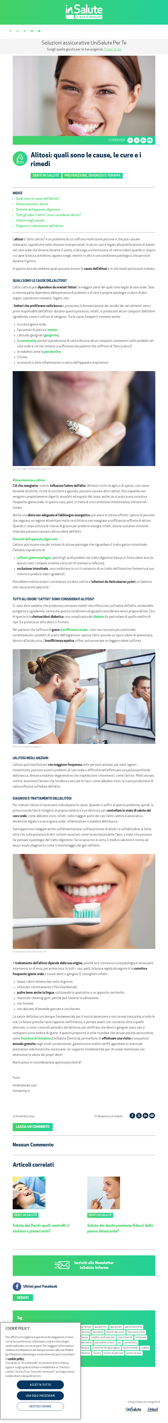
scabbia (145, 1348)
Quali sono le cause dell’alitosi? (37, 199)
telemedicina (83, 1353)
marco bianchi (125, 1337)
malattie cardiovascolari (103, 1337)
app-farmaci (86, 1327)
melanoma (140, 1337)
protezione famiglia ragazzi (106, 1348)
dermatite (98, 1332)
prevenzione (130, 1343)
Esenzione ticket (136, 1332)
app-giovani (116, 1327)
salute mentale (130, 1348)
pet (119, 1343)
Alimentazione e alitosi (32, 204)
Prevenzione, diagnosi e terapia (93, 175)
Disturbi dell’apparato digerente (38, 210)
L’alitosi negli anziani (30, 220)
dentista (85, 1332)
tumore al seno (134, 1353)
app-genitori (100, 1327)
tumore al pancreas (113, 1353)
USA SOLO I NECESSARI (40, 1396)
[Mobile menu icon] (157, 31)
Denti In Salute (46, 175)
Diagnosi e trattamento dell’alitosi (39, 226)
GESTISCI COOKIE (40, 1406)
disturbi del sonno (115, 1332)
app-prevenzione (133, 1327)
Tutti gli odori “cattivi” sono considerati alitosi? (48, 215)
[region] (40, 1371)
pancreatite (86, 1343)
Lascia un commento (32, 1127)
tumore (97, 1353)
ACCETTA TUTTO (40, 1385)
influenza (83, 1337)
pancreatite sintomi (105, 1343)
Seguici (23, 1298)
